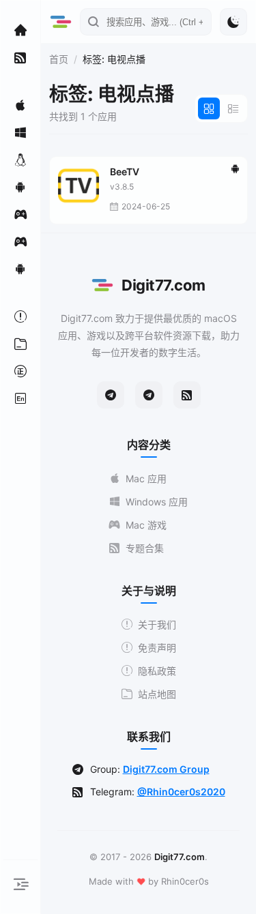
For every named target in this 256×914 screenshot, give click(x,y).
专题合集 (145, 548)
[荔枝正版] (20, 371)
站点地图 (157, 694)
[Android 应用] (20, 187)
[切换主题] (233, 21)
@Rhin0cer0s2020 (181, 791)
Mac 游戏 (146, 525)
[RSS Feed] (187, 395)
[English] (20, 398)
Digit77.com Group (166, 769)
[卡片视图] (209, 108)
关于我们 (157, 624)
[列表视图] (233, 108)
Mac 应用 (146, 478)
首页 (58, 59)
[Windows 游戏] (20, 241)
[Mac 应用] (20, 105)
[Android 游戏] (20, 269)
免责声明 (157, 647)
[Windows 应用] (20, 132)
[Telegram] (110, 395)
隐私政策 (157, 671)
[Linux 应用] (20, 160)
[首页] (20, 30)
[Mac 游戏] (20, 214)
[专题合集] (20, 57)
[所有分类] (20, 344)
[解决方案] (20, 316)
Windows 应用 (157, 501)
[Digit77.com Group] (148, 395)
